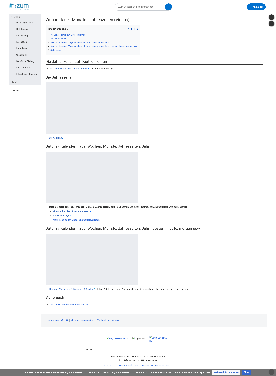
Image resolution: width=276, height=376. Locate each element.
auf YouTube (55, 138)
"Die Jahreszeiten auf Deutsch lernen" (68, 68)
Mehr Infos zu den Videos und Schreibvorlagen (76, 219)
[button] (226, 372)
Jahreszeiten (87, 320)
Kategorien (53, 320)
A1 (61, 320)
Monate (75, 320)
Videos (115, 320)
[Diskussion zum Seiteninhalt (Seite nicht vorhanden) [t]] (271, 17)
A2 (67, 320)
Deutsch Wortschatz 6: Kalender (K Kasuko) (71, 289)
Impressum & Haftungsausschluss (155, 365)
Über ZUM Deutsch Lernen (127, 365)
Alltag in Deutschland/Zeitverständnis (68, 304)
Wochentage (103, 320)
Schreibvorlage (61, 215)
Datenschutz (109, 365)
